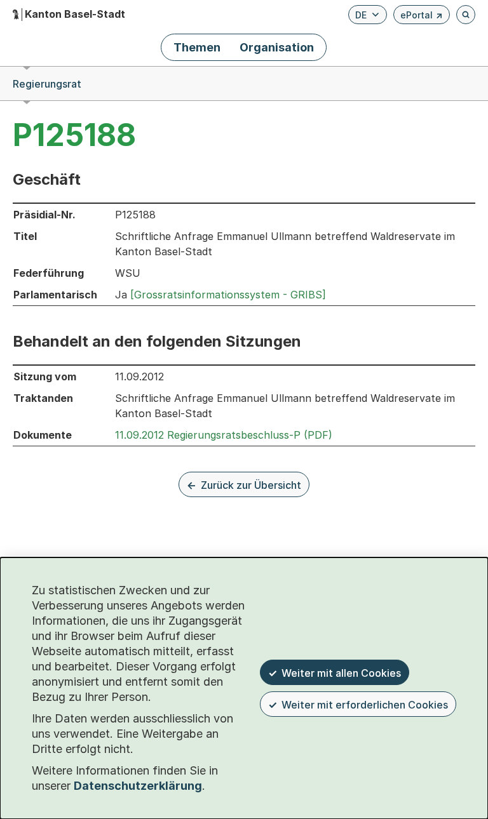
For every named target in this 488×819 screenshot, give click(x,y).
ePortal (421, 17)
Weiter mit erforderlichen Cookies (364, 704)
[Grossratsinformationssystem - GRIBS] (228, 294)
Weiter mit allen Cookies (341, 673)
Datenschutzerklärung (138, 785)
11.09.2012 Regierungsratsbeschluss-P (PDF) (223, 435)
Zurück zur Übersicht (251, 485)
